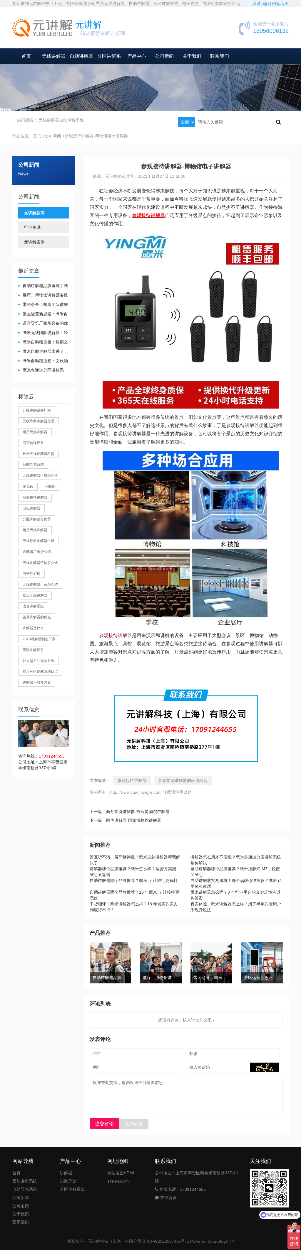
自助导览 (68, 1181)
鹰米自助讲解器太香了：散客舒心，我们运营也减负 (43, 352)
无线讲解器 (54, 56)
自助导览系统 (24, 1189)
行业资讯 (32, 227)
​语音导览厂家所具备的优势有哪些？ (43, 323)
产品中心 (136, 56)
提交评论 (104, 1123)
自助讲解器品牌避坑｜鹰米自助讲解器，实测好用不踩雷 (43, 286)
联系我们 (219, 56)
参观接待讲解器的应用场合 (183, 780)
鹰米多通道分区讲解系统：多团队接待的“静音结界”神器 (41, 370)
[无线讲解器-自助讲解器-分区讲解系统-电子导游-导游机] (42, 28)
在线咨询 (168, 1197)
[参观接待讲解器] (191, 236)
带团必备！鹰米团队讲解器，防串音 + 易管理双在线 (43, 305)
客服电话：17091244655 (182, 1189)
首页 (26, 56)
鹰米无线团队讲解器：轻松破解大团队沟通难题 (43, 333)
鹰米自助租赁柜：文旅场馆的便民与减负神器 (43, 361)
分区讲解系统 (72, 1189)
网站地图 (280, 3)
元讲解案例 (34, 242)
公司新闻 (164, 56)
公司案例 (20, 1205)
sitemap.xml (118, 1181)
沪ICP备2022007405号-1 (166, 1241)
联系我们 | (262, 3)
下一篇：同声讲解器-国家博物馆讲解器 (125, 820)
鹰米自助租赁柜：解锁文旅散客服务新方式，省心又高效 (43, 342)
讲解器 (66, 1173)
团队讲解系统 (24, 1181)
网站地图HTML (121, 1173)
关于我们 (192, 56)
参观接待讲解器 (115, 635)
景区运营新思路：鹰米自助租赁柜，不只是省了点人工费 (43, 314)
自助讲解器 (81, 56)
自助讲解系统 (71, 120)
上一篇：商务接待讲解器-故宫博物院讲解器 (129, 811)
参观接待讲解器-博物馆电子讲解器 (96, 135)
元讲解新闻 (34, 212)
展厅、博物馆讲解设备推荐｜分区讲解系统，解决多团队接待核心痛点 (43, 295)
